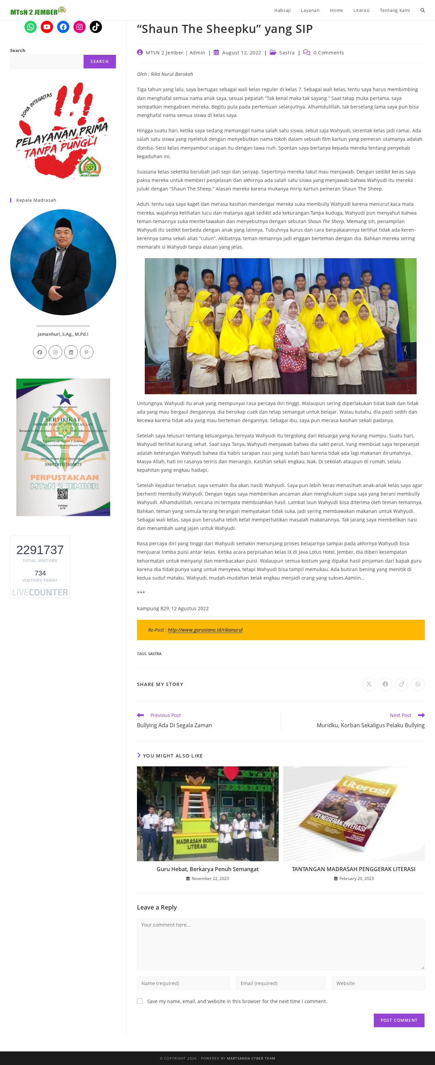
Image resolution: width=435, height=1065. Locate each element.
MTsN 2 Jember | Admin (176, 52)
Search (17, 50)
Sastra (287, 52)
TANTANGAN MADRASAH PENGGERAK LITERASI (354, 869)
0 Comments (329, 52)
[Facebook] (40, 352)
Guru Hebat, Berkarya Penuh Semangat (208, 869)
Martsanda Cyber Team (251, 1058)
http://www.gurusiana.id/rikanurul (205, 630)
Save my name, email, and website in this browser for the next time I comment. (237, 1001)
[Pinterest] (86, 352)
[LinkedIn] (71, 352)
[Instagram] (55, 352)
